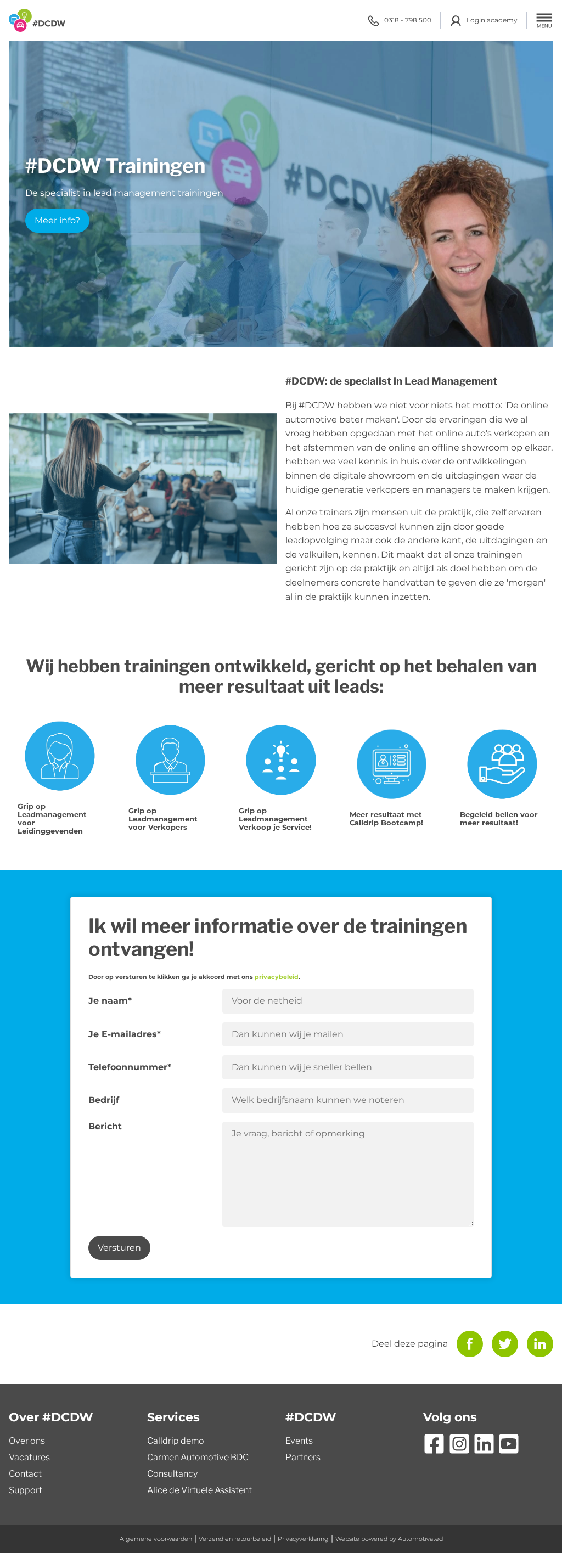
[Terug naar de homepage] (37, 20)
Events (299, 1441)
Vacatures (29, 1457)
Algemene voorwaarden (156, 1539)
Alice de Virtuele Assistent (199, 1490)
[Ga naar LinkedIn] (484, 1444)
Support (25, 1490)
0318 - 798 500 (407, 20)
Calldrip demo (175, 1441)
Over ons (27, 1441)
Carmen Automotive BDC (198, 1457)
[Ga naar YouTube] (509, 1444)
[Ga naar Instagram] (459, 1444)
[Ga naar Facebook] (434, 1444)
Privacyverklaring (303, 1539)
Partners (303, 1457)
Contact (25, 1473)
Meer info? (57, 220)
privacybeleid (277, 977)
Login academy (492, 20)
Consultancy (172, 1473)
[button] (544, 20)
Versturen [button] (119, 1247)
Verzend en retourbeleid (235, 1539)
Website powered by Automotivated (389, 1539)
